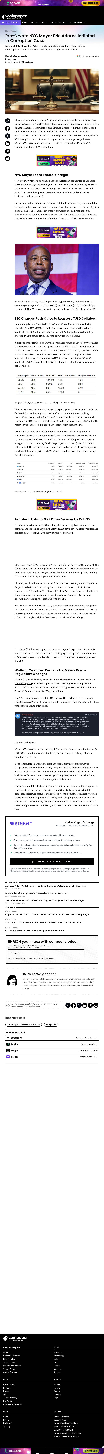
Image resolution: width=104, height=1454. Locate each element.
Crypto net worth (61, 1420)
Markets (15, 928)
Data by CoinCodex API (13, 1404)
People (57, 1388)
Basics (6, 1417)
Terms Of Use (9, 1362)
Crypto (14, 919)
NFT (56, 1362)
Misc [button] (43, 22)
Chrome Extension (61, 1417)
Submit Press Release (12, 1366)
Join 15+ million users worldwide (52, 861)
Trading (6, 1426)
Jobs (5, 1394)
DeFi (56, 1359)
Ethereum (58, 1369)
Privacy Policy (48, 958)
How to (6, 1420)
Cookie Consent (10, 1372)
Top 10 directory (10, 1398)
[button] (64, 22)
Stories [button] (34, 22)
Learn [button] (51, 22)
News (7, 31)
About (5, 1352)
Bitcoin (57, 1366)
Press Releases (64, 22)
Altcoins (57, 1372)
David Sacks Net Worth (63, 1430)
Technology (59, 1356)
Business (57, 1352)
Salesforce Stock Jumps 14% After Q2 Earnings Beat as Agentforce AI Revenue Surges (44, 900)
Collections (77, 22)
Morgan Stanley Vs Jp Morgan (66, 1436)
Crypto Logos (9, 1384)
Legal (14, 31)
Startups (57, 1394)
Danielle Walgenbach (16, 56)
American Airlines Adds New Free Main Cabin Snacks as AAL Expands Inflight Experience (45, 886)
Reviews (6, 1388)
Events (6, 1391)
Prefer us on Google (89, 56)
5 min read (10, 59)
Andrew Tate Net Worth (64, 1426)
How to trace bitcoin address (66, 1423)
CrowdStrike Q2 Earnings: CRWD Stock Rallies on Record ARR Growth (37, 893)
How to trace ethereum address (67, 1433)
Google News (9, 1369)
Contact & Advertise (11, 1356)
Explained (7, 1423)
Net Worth (7, 1401)
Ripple (14, 911)
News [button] (24, 22)
